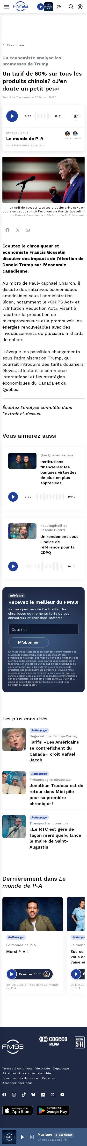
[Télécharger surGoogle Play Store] (53, 1111)
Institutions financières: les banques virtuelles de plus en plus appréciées (58, 472)
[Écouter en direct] (40, 7)
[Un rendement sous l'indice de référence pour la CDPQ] (22, 531)
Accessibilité (41, 1073)
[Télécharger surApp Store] (17, 1111)
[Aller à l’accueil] (20, 10)
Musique (45, 1134)
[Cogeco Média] (53, 1044)
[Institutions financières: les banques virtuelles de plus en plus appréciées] (22, 461)
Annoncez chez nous (17, 1083)
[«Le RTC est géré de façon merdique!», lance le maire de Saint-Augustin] (14, 826)
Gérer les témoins (15, 1073)
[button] (22, 1137)
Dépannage (61, 1068)
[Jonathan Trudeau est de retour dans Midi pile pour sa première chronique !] (14, 782)
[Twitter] (18, 230)
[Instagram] (14, 1095)
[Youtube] (62, 1095)
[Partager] (76, 116)
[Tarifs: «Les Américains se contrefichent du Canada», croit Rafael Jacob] (14, 739)
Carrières (49, 1078)
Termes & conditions (17, 1068)
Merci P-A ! (17, 951)
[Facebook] (7, 230)
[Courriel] (28, 230)
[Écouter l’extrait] (12, 116)
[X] (53, 1095)
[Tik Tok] (24, 1095)
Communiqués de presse (20, 1078)
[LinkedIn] (43, 1095)
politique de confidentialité (23, 682)
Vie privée (42, 1068)
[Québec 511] (80, 1047)
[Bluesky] (33, 1095)
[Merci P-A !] (32, 914)
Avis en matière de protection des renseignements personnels (39, 668)
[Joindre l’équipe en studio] (58, 6)
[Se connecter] (80, 6)
